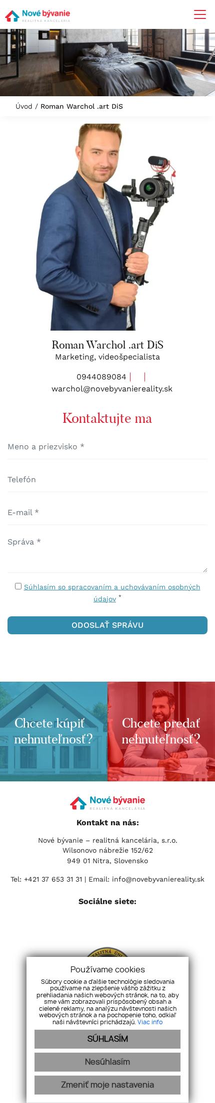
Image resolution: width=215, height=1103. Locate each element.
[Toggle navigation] (196, 14)
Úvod (22, 106)
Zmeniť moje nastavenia (107, 1085)
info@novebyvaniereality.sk (158, 879)
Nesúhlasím (107, 1062)
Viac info (150, 1022)
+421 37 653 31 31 (54, 879)
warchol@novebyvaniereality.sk (110, 388)
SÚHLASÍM (108, 1039)
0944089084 (100, 376)
